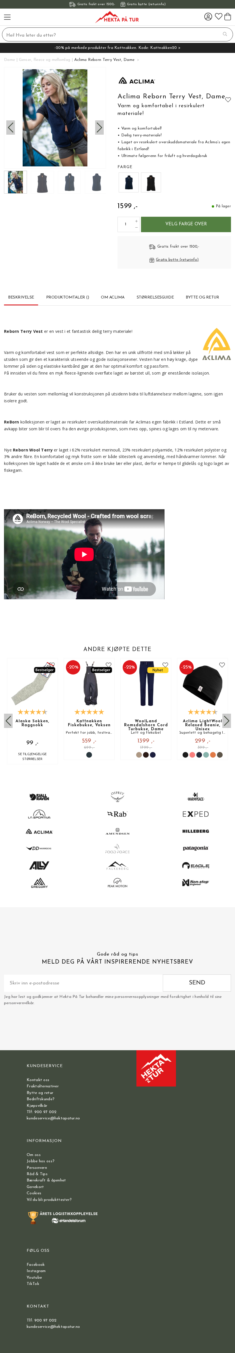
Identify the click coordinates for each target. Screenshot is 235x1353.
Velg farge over (186, 224)
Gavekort (35, 1187)
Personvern (37, 1168)
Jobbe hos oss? (40, 1161)
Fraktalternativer (43, 1086)
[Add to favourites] (228, 99)
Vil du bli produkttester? (49, 1200)
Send (197, 983)
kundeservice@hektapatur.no (53, 1118)
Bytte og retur (40, 1093)
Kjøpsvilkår (37, 1106)
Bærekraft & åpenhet (46, 1180)
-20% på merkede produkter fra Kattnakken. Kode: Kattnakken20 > (117, 48)
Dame (9, 60)
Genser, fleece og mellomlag (44, 60)
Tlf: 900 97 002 (41, 1112)
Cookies (34, 1193)
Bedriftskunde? (40, 1099)
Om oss (34, 1155)
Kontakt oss (38, 1080)
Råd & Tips (37, 1174)
